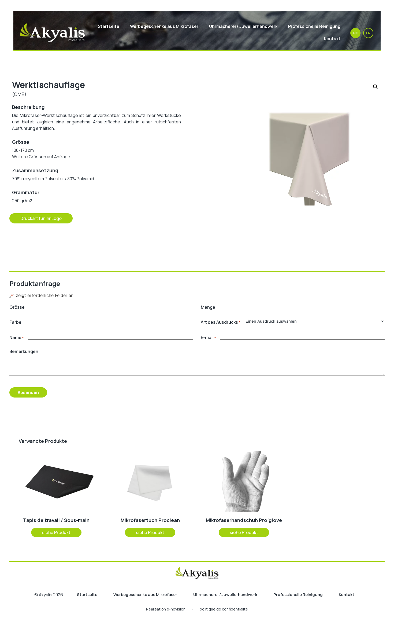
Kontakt (332, 39)
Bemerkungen (23, 351)
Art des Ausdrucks (220, 322)
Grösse (17, 307)
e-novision (176, 609)
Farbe (15, 322)
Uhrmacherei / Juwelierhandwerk (243, 26)
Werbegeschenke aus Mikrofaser (164, 26)
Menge (208, 307)
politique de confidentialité (224, 609)
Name (16, 337)
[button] (375, 87)
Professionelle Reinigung (314, 26)
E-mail (208, 337)
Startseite (108, 26)
